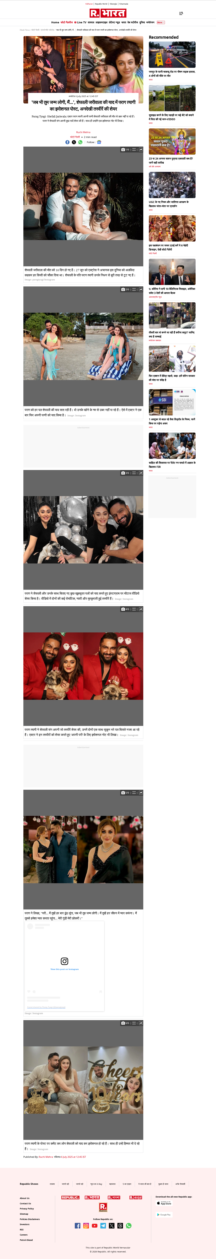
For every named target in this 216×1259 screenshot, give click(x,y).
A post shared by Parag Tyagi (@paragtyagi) (46, 1007)
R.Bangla (113, 4)
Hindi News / (25, 30)
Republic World (101, 4)
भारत (151, 80)
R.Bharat (89, 4)
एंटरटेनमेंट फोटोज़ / (48, 30)
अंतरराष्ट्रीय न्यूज (155, 297)
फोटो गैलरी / (35, 30)
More (159, 22)
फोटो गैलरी (75, 137)
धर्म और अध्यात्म (154, 167)
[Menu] (179, 13)
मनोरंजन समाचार (155, 340)
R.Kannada (123, 4)
